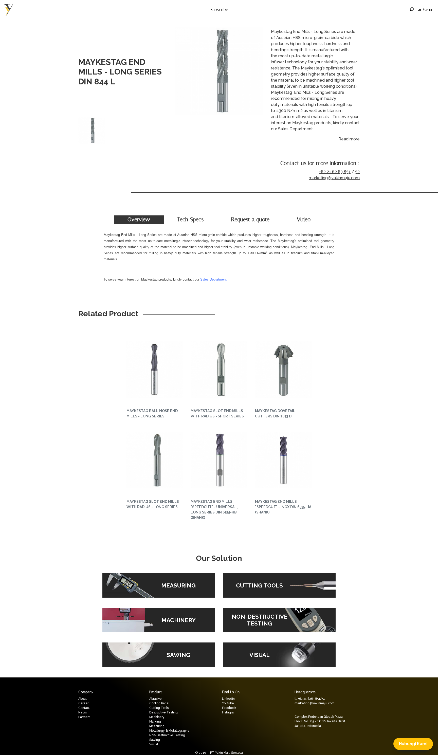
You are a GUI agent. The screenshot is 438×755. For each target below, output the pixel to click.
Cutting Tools (159, 708)
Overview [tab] (138, 219)
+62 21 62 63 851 (335, 171)
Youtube (228, 703)
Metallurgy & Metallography (169, 730)
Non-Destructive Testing (167, 735)
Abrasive (155, 699)
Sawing (154, 740)
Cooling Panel (159, 703)
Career (83, 703)
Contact (84, 708)
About (82, 699)
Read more (349, 139)
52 (357, 171)
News (82, 712)
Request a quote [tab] (250, 219)
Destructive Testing (163, 712)
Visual (153, 744)
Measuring (157, 726)
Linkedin (228, 699)
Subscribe (219, 9)
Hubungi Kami (413, 743)
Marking (155, 721)
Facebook (229, 708)
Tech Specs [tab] (190, 219)
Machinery (157, 717)
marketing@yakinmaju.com (334, 177)
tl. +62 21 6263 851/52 (310, 699)
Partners (84, 717)
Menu (427, 9)
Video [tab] (304, 219)
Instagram (229, 712)
